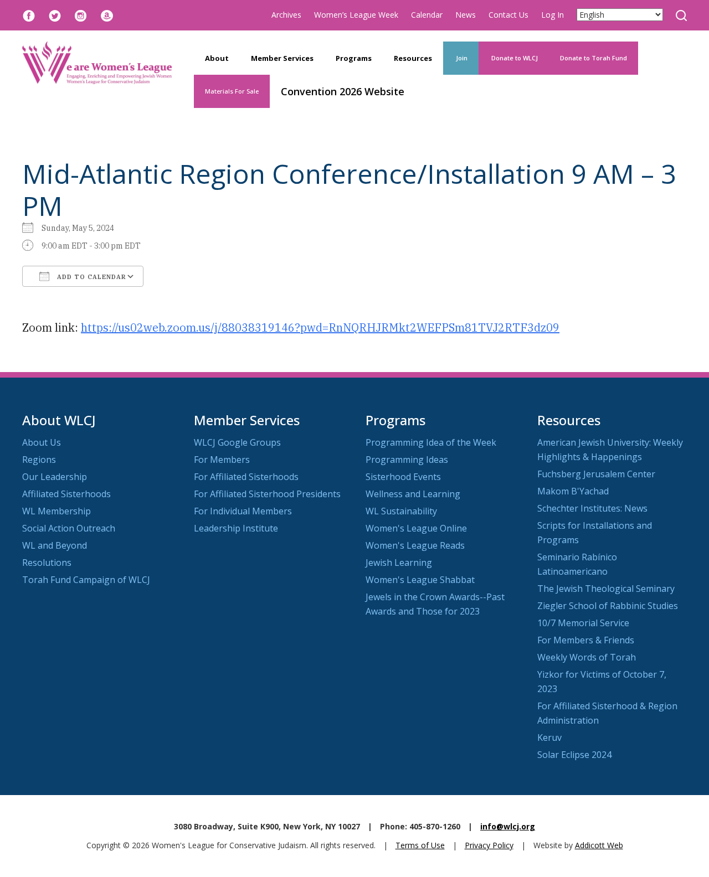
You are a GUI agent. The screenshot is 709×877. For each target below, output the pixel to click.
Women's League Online (416, 528)
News (465, 14)
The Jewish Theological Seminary (606, 588)
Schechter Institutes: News (592, 508)
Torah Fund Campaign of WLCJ (86, 580)
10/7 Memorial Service (583, 623)
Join (460, 58)
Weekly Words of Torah (586, 657)
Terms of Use (420, 845)
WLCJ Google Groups (237, 442)
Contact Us (508, 14)
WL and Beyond (54, 545)
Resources (413, 58)
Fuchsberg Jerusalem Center (596, 474)
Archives (286, 14)
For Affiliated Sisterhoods (246, 477)
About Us (41, 442)
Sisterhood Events (403, 477)
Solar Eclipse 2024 (574, 755)
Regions (39, 459)
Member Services (282, 58)
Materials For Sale (232, 91)
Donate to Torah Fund (593, 58)
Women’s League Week (356, 14)
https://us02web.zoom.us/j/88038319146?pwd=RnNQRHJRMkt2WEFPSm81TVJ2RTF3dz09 (320, 327)
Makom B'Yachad (573, 491)
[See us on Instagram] (81, 14)
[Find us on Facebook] (28, 14)
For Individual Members (243, 511)
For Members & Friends (585, 640)
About (217, 58)
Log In (552, 14)
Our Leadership (54, 477)
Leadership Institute (236, 528)
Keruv (549, 737)
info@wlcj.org (507, 826)
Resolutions (46, 562)
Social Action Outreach (68, 528)
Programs (354, 58)
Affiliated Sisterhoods (66, 494)
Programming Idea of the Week (431, 442)
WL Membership (56, 511)
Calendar (427, 14)
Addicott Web (599, 845)
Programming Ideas (407, 459)
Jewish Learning (399, 562)
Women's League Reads (415, 545)
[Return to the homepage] (97, 63)
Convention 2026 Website (342, 91)
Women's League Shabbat (420, 580)
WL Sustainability (401, 511)
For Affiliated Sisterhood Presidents (267, 494)
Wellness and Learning (413, 494)
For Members (222, 459)
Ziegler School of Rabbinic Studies (607, 606)
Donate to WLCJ (514, 58)
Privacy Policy (489, 845)
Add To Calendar (90, 277)
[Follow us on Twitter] (54, 14)
